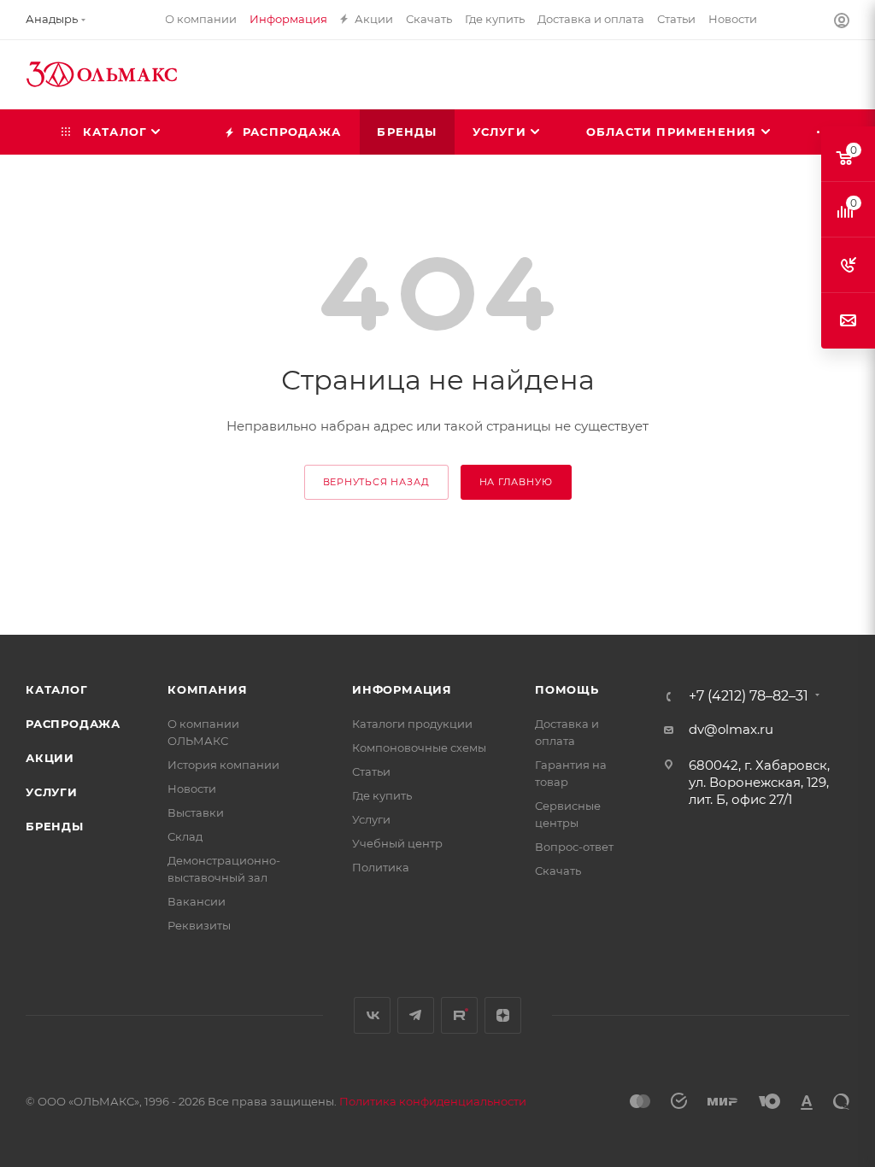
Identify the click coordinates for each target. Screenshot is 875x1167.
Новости (191, 788)
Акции (50, 758)
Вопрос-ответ (574, 846)
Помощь (567, 689)
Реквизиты (199, 925)
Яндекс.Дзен (502, 1015)
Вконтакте (372, 1015)
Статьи (371, 771)
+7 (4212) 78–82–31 (748, 696)
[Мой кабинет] (841, 22)
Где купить (382, 795)
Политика (380, 867)
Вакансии (196, 901)
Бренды (55, 826)
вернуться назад (376, 482)
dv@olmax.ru (731, 729)
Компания (207, 689)
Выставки (195, 812)
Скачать (558, 870)
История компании (223, 764)
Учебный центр (397, 843)
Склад (185, 836)
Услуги (52, 792)
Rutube (459, 1015)
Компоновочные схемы (419, 747)
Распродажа (73, 723)
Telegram (415, 1015)
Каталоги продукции (412, 723)
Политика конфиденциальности (432, 1101)
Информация (402, 689)
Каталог (57, 689)
